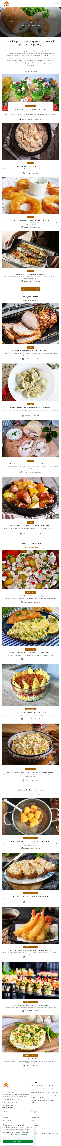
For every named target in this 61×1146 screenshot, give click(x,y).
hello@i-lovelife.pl (8, 1107)
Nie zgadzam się (18, 1138)
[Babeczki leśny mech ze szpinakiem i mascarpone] (30, 92)
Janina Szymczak (6, 1120)
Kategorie (34, 1112)
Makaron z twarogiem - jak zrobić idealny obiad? (43, 1085)
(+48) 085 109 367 (8, 1105)
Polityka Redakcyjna (46, 1133)
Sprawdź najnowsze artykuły (30, 289)
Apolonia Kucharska (7, 1115)
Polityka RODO (37, 1133)
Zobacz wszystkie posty (30, 300)
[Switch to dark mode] (54, 3)
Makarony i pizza (35, 1117)
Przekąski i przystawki (30, 838)
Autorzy (5, 1112)
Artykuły (34, 1082)
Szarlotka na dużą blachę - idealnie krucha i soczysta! (44, 1097)
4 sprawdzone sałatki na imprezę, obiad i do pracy (43, 1095)
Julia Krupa (5, 1117)
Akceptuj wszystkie (17, 1141)
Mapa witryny (55, 1133)
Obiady (30, 18)
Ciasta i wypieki (30, 105)
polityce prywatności (23, 1134)
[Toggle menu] (57, 3)
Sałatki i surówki (30, 592)
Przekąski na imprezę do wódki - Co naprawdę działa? (44, 1092)
